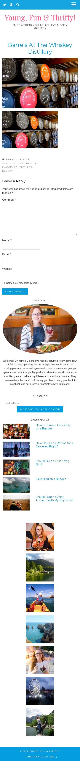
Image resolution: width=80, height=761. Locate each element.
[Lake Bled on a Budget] (16, 485)
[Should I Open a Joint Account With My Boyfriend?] (16, 503)
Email (6, 254)
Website (7, 268)
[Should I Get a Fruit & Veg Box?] (16, 467)
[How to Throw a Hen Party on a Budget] (16, 431)
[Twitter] (4, 4)
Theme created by (40, 757)
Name (7, 240)
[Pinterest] (11, 4)
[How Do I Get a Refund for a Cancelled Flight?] (16, 449)
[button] (75, 5)
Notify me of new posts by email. (22, 283)
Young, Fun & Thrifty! (40, 17)
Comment (9, 199)
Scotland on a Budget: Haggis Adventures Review (20, 165)
